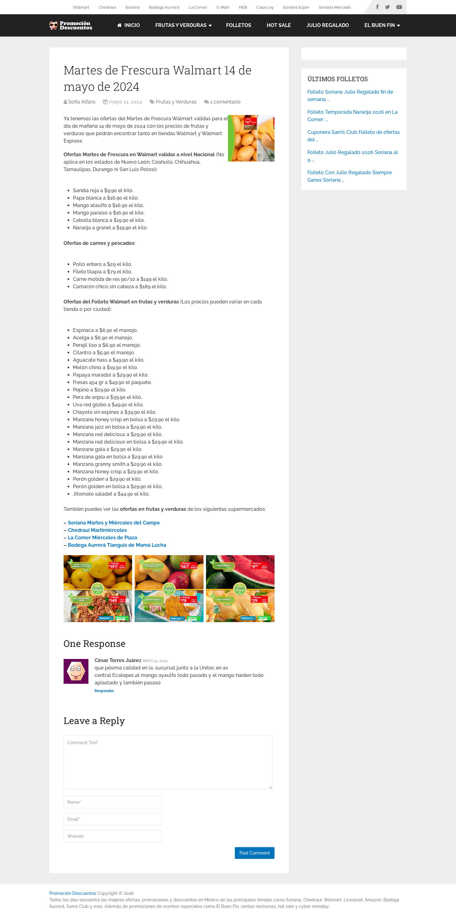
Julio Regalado (327, 25)
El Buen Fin (379, 25)
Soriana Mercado (335, 7)
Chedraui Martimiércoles (97, 530)
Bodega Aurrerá (164, 7)
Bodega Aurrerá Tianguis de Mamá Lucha (117, 545)
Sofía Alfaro (82, 102)
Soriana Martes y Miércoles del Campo (114, 523)
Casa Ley (265, 7)
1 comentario (225, 102)
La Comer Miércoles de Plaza (102, 538)
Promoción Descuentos (72, 893)
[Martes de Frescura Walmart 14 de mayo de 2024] (251, 160)
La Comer (198, 7)
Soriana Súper (296, 7)
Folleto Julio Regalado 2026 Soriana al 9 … (352, 156)
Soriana (132, 7)
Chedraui (107, 7)
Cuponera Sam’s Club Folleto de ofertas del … (353, 136)
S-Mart (223, 7)
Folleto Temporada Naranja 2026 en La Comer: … (352, 115)
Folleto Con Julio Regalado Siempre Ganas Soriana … (349, 176)
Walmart (81, 7)
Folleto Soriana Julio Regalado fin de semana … (350, 95)
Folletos (238, 25)
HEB (243, 7)
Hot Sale (279, 25)
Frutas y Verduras (181, 25)
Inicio (131, 25)
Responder (104, 691)
